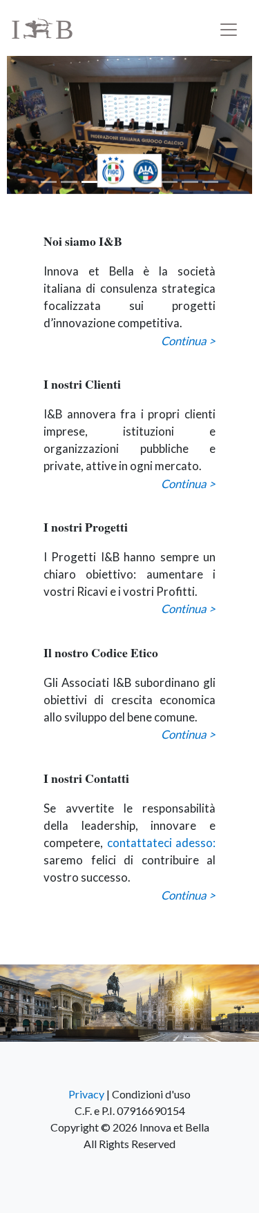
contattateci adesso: (161, 842)
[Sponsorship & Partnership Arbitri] (129, 125)
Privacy (86, 1093)
